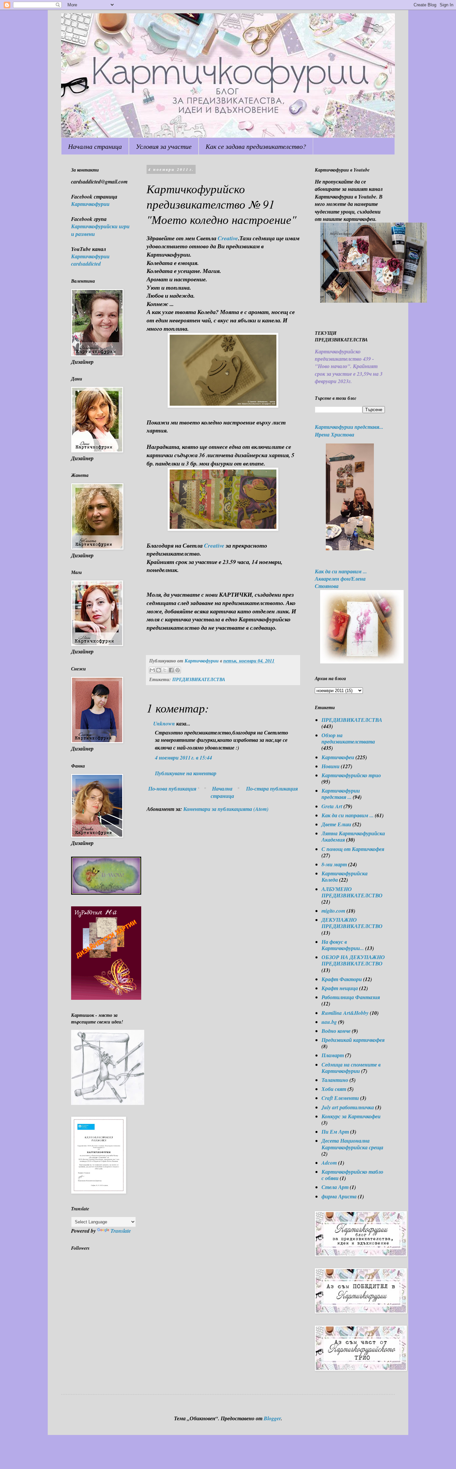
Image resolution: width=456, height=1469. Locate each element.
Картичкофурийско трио (351, 775)
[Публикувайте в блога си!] (158, 670)
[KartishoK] (107, 1103)
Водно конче (336, 1031)
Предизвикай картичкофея (353, 1040)
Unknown (164, 723)
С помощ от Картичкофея (352, 849)
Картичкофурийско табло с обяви (352, 1175)
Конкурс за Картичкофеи (351, 1116)
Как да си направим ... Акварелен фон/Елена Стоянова (341, 579)
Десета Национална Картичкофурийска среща (352, 1144)
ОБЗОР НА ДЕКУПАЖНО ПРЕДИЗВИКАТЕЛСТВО (353, 960)
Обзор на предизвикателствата (348, 738)
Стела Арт (335, 1187)
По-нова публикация (172, 788)
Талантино (334, 1080)
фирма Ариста (339, 1196)
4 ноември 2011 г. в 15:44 (183, 757)
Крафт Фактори (341, 979)
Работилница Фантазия (350, 997)
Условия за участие (164, 146)
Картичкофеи (337, 757)
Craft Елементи (340, 1098)
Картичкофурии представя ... (340, 794)
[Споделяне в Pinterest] (177, 670)
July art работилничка (347, 1107)
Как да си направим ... (347, 815)
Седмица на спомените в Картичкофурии (351, 1068)
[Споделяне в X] (165, 670)
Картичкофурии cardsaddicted (90, 260)
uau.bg (329, 1021)
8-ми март (334, 864)
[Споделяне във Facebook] (171, 670)
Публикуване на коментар (185, 773)
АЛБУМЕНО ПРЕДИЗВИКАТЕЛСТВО (352, 892)
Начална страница (95, 146)
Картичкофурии (90, 204)
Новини (330, 766)
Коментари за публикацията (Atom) (225, 809)
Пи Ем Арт (335, 1131)
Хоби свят (333, 1089)
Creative (228, 238)
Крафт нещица (339, 988)
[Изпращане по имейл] (152, 670)
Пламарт (332, 1055)
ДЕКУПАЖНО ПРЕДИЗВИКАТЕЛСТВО (352, 923)
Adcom (329, 1162)
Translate (120, 1230)
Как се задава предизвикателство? (256, 146)
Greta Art (331, 806)
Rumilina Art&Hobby (345, 1012)
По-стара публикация (272, 788)
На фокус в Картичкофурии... (342, 945)
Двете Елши (336, 824)
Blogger (272, 1418)
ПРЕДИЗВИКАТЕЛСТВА (198, 679)
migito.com (333, 910)
